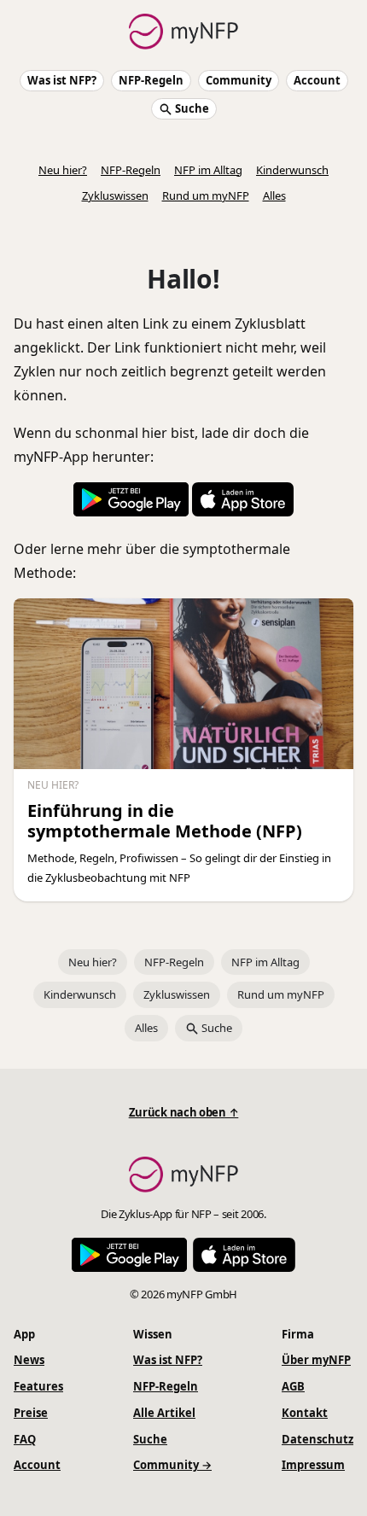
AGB (293, 1386)
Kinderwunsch (292, 170)
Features (38, 1386)
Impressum (313, 1464)
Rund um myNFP (205, 195)
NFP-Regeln (151, 80)
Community (238, 80)
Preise (31, 1412)
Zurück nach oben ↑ (184, 1112)
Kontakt (305, 1412)
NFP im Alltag (208, 170)
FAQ (25, 1439)
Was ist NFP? (61, 80)
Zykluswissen (115, 195)
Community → (172, 1464)
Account (317, 80)
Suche (190, 108)
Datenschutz (317, 1439)
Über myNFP (316, 1359)
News (29, 1359)
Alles (274, 195)
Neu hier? (62, 170)
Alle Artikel (164, 1412)
